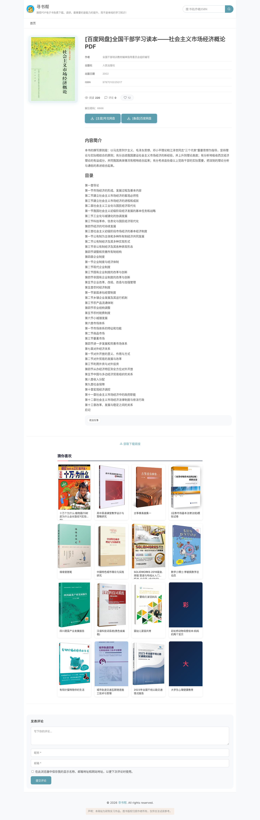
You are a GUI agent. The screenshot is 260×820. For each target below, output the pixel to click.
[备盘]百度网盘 (141, 118)
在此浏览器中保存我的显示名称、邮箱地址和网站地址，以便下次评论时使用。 (84, 771)
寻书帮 (42, 6)
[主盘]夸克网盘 (105, 118)
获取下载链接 (131, 444)
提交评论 (41, 780)
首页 (33, 23)
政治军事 (94, 420)
